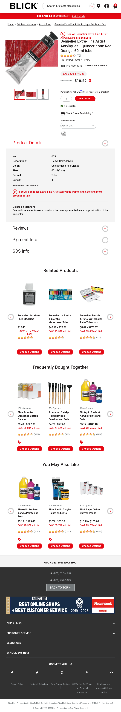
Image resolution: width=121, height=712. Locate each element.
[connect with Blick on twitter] (37, 674)
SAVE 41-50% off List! (60, 331)
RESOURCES (13, 642)
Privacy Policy (17, 684)
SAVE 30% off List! (73, 73)
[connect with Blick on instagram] (62, 674)
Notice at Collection (39, 684)
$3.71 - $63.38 (57, 521)
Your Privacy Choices (60, 684)
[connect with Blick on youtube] (111, 674)
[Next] (110, 317)
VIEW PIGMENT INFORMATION (25, 186)
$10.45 (21, 327)
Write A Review (82, 60)
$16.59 (81, 80)
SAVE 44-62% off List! (60, 428)
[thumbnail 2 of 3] (31, 94)
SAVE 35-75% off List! (60, 525)
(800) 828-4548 (62, 573)
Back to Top (59, 587)
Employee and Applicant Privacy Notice (104, 688)
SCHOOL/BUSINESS (17, 652)
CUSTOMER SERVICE (18, 633)
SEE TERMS (78, 15)
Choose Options (29, 351)
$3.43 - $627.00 (26, 424)
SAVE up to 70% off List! (29, 332)
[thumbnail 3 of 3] (43, 94)
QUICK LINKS (14, 623)
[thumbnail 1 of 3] (19, 94)
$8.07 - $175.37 (89, 327)
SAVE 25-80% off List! (29, 428)
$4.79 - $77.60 (57, 424)
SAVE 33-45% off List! (91, 331)
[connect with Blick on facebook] (12, 674)
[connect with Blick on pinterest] (87, 674)
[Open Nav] (4, 6)
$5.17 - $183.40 (89, 424)
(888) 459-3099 (62, 580)
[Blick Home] (24, 6)
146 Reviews (66, 60)
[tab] (60, 143)
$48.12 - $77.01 (57, 327)
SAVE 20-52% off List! (91, 428)
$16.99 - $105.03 (89, 521)
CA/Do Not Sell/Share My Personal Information (82, 688)
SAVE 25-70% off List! (91, 525)
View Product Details (96, 65)
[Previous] (11, 317)
